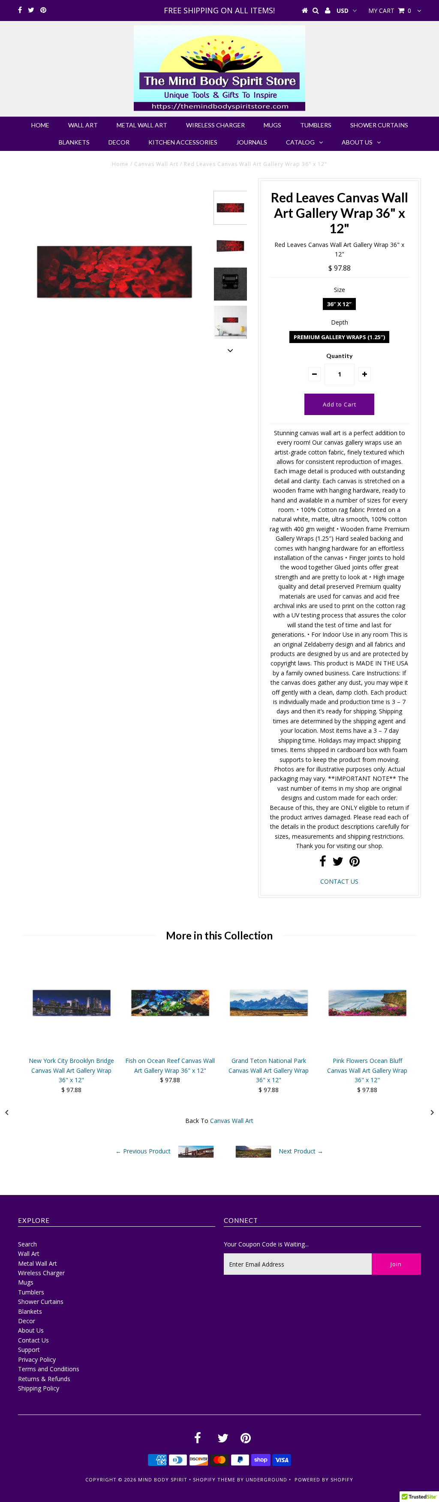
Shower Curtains (379, 125)
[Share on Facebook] (322, 863)
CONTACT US (339, 881)
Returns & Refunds (44, 1379)
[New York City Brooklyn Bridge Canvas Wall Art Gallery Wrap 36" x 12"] (71, 1048)
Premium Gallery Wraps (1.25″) (339, 337)
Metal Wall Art (142, 125)
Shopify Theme (214, 1479)
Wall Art (83, 125)
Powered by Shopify (324, 1479)
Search (27, 1244)
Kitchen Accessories (182, 142)
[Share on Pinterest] (354, 863)
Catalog (300, 142)
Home (40, 125)
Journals (251, 142)
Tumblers (315, 125)
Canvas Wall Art (156, 164)
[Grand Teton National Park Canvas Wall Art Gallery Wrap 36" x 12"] (269, 1048)
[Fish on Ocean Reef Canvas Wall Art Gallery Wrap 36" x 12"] (170, 1048)
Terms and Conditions (48, 1369)
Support (29, 1349)
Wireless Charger (215, 125)
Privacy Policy (37, 1359)
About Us (357, 142)
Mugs (272, 125)
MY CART (389, 10)
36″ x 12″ (339, 304)
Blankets (74, 142)
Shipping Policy (38, 1388)
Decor (118, 142)
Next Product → (301, 1151)
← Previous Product (143, 1151)
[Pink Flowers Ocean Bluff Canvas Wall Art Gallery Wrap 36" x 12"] (367, 1048)
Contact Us (33, 1340)
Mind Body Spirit (162, 1479)
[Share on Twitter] (337, 863)
